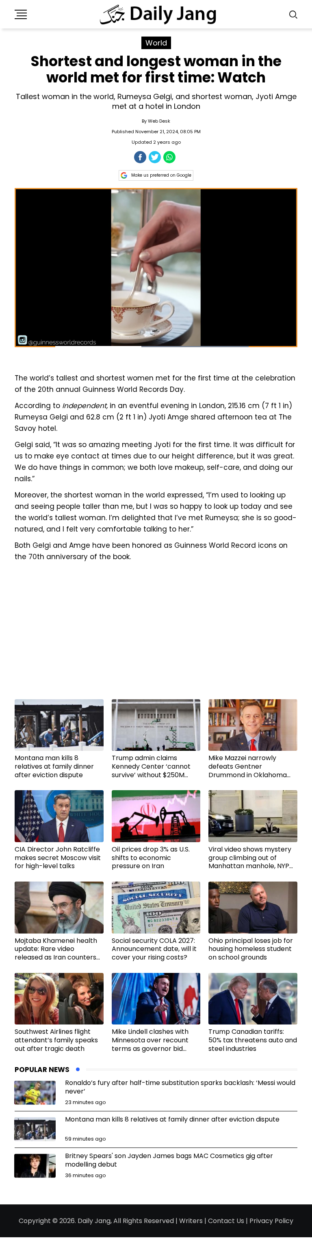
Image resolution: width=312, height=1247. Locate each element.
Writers (191, 1220)
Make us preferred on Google (161, 175)
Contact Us (226, 1220)
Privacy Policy (271, 1220)
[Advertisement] (156, 633)
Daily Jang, (95, 1220)
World (156, 43)
